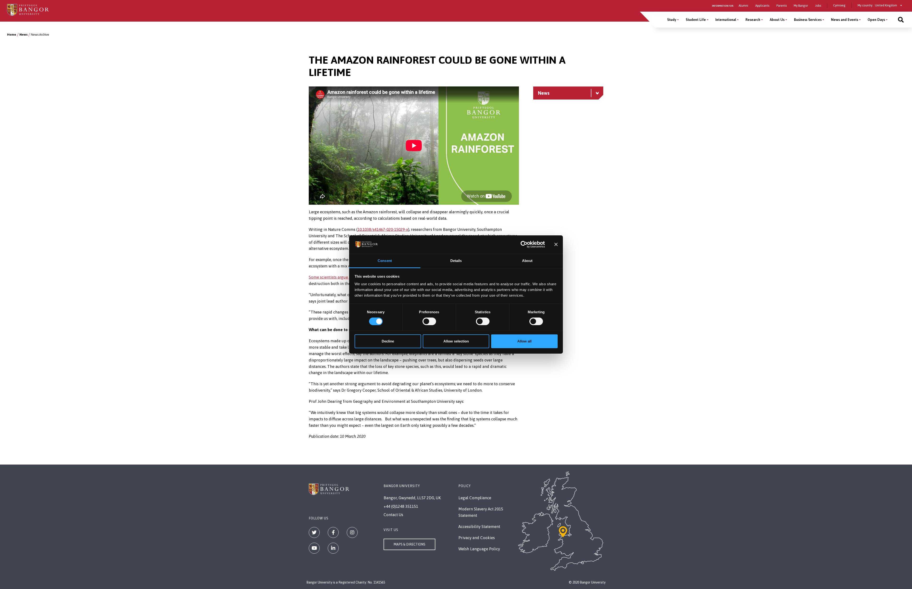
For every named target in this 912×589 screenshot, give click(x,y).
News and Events (844, 20)
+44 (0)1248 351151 (401, 506)
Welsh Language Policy (479, 548)
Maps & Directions (409, 544)
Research (753, 20)
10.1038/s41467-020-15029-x (382, 229)
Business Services (808, 20)
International (725, 20)
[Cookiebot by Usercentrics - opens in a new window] (524, 244)
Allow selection (456, 341)
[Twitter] (314, 532)
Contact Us (393, 514)
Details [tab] (456, 261)
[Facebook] (333, 532)
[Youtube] (314, 548)
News (23, 34)
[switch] (429, 321)
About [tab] (527, 261)
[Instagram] (352, 532)
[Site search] (901, 20)
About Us (777, 20)
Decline (388, 341)
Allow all (524, 341)
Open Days (876, 20)
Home (11, 34)
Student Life (696, 20)
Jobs (818, 5)
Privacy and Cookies (476, 537)
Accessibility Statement (479, 526)
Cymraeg (839, 5)
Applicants (762, 5)
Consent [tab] (385, 261)
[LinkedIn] (333, 548)
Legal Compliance (474, 497)
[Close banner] (556, 244)
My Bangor (801, 5)
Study (671, 20)
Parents (781, 5)
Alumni (743, 5)
